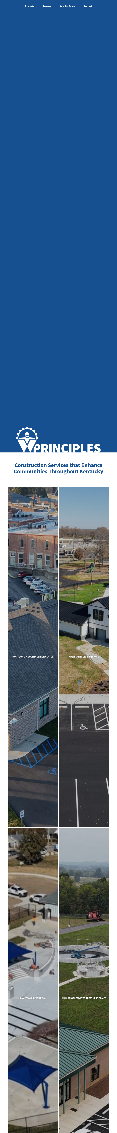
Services (47, 5)
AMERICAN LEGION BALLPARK (84, 656)
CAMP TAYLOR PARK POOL (33, 998)
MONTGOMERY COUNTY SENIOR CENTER (33, 656)
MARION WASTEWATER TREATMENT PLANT (84, 998)
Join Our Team (67, 5)
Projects (29, 5)
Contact (87, 5)
